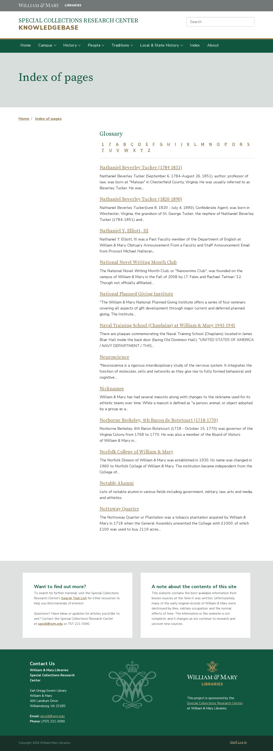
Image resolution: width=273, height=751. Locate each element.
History (70, 45)
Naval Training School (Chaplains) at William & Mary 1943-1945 (167, 325)
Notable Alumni (117, 483)
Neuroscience (114, 357)
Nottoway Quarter (119, 509)
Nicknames (112, 389)
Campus (45, 45)
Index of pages (48, 118)
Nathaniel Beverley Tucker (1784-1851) (141, 168)
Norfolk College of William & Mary (136, 452)
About (213, 45)
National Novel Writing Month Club (138, 262)
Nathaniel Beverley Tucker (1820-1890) (141, 199)
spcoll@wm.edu (50, 624)
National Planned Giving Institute (136, 294)
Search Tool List (74, 598)
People (94, 45)
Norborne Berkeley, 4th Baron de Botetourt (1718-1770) (159, 420)
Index (195, 45)
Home (25, 45)
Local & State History (159, 45)
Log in (242, 742)
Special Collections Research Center (78, 24)
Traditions (120, 45)
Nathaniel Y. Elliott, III (124, 231)
